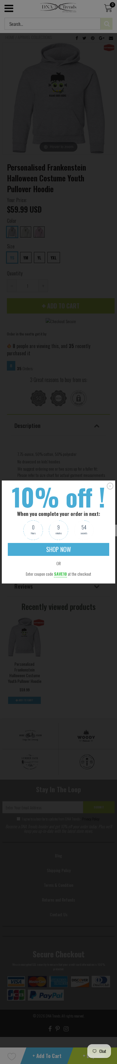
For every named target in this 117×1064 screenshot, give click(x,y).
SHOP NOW (58, 549)
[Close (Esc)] (110, 486)
